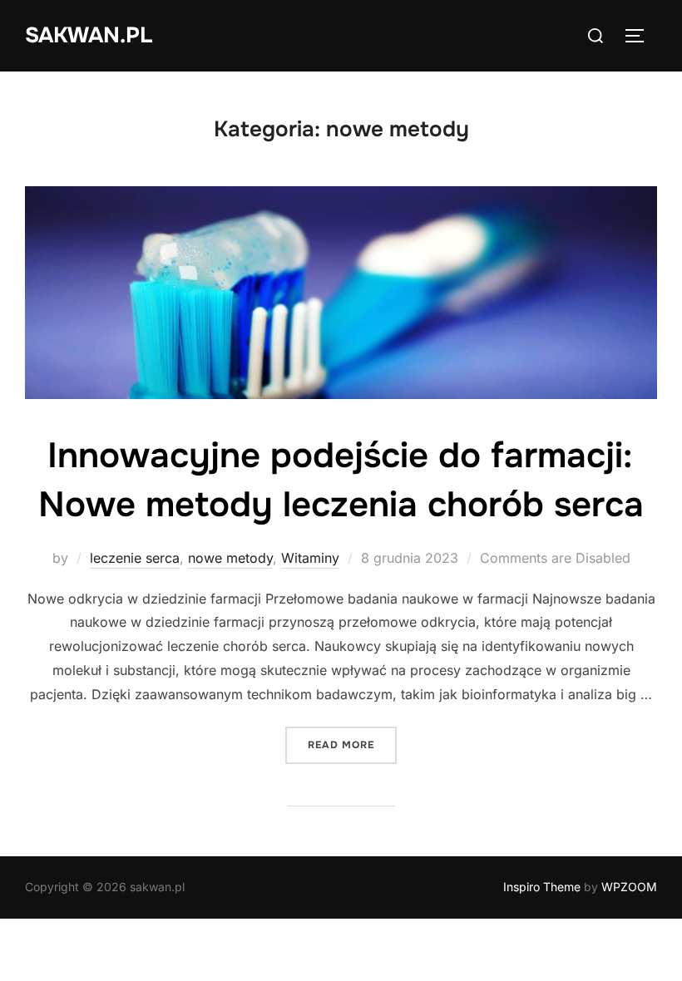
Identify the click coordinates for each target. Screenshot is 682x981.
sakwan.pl (88, 35)
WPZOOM (629, 887)
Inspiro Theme (542, 887)
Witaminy (310, 558)
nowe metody (230, 558)
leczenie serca (135, 558)
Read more (352, 744)
